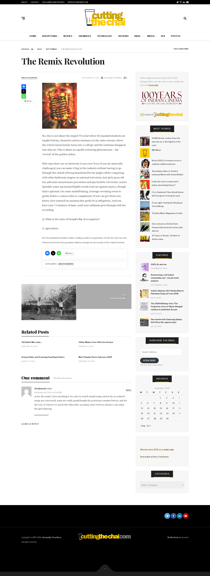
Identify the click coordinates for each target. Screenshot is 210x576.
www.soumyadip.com (78, 2)
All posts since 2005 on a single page (157, 449)
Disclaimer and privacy (53, 2)
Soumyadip (153, 85)
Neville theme (173, 537)
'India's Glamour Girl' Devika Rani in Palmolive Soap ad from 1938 (167, 292)
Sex (163, 36)
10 (173, 403)
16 (167, 408)
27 (148, 418)
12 (142, 408)
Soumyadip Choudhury (51, 537)
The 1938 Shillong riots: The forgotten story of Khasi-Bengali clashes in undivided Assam (166, 306)
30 (167, 418)
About (24, 2)
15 (161, 408)
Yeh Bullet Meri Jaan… (31, 342)
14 (155, 408)
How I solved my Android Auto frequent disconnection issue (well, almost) (167, 227)
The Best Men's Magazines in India (167, 213)
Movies (67, 36)
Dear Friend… (118, 298)
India (137, 36)
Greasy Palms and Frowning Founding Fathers (43, 357)
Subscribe (149, 360)
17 (173, 408)
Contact (35, 2)
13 (148, 408)
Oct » (149, 426)
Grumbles (85, 36)
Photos (175, 36)
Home (33, 36)
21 (155, 413)
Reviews (123, 36)
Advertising (49, 36)
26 (142, 418)
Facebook (180, 2)
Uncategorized (29, 78)
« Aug (142, 426)
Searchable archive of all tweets (154, 456)
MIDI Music (156, 150)
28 (155, 418)
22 (161, 413)
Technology (104, 36)
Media (150, 36)
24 (173, 413)
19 (142, 413)
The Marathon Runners (40, 304)
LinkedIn (184, 2)
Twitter (178, 2)
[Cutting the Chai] (105, 18)
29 (161, 418)
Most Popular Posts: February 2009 (95, 357)
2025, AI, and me (158, 264)
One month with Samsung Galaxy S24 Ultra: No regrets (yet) (166, 321)
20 (148, 413)
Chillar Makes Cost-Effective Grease (96, 342)
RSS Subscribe (181, 49)
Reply (128, 390)
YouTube (187, 2)
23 (167, 413)
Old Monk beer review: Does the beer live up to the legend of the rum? (166, 141)
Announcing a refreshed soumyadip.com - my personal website (165, 278)
